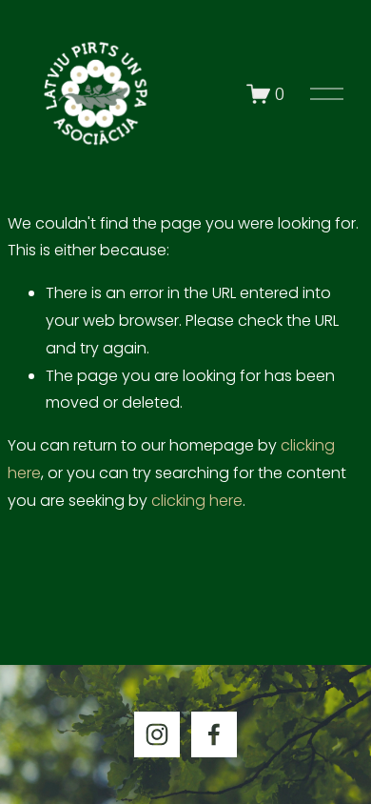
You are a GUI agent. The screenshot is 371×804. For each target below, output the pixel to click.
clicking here (197, 501)
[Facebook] (214, 734)
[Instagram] (157, 734)
